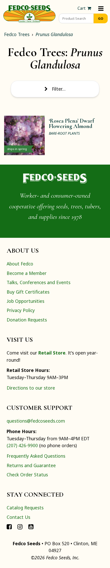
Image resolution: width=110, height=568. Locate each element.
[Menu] (101, 8)
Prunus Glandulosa (54, 34)
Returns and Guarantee (31, 465)
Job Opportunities (25, 301)
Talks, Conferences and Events (38, 282)
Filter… (58, 89)
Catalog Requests (25, 508)
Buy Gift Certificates (28, 292)
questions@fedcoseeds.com (36, 421)
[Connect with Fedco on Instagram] (20, 526)
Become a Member (27, 273)
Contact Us (18, 517)
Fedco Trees (16, 34)
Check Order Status (27, 474)
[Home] (29, 13)
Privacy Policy (21, 310)
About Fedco (20, 264)
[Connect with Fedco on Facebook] (9, 526)
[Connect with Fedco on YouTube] (31, 526)
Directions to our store (31, 388)
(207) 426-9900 (22, 445)
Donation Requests (27, 320)
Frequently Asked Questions (36, 456)
